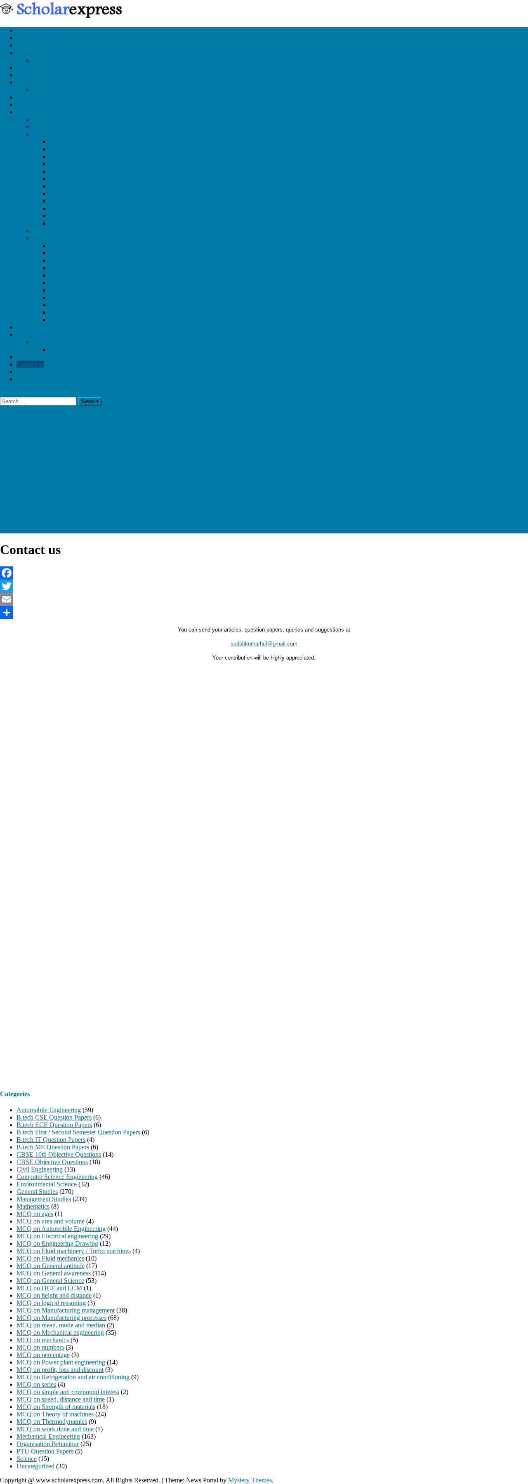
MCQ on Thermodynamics (85, 208)
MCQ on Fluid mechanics (83, 149)
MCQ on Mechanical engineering (76, 134)
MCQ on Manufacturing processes (94, 171)
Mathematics (33, 104)
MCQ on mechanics (76, 156)
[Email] (264, 599)
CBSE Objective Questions (52, 334)
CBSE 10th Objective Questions (75, 341)
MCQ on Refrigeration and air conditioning (106, 186)
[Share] (264, 612)
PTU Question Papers (61, 59)
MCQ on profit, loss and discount (93, 290)
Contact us (30, 364)
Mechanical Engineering (48, 37)
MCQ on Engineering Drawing (90, 223)
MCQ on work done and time (88, 319)
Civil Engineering (39, 45)
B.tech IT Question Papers (50, 1139)
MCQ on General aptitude (67, 238)
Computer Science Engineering (57, 1176)
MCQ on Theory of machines (88, 200)
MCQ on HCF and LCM (49, 1287)
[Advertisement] (264, 475)
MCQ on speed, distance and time (94, 312)
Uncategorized (35, 1466)
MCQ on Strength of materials (89, 193)
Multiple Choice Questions (51, 111)
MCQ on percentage (76, 282)
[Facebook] (264, 573)
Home (24, 30)
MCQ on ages (68, 245)
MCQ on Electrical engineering (74, 230)
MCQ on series (69, 297)
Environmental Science (46, 74)
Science (60, 349)
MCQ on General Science (67, 126)
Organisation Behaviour (64, 89)
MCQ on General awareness (70, 119)
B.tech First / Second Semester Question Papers (78, 1132)
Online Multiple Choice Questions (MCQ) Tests (78, 327)
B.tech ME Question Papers (52, 1147)
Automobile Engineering (48, 67)
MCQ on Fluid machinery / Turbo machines (107, 141)
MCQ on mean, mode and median (94, 267)
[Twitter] (264, 586)
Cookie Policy (35, 379)
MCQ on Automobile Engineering (94, 215)
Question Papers (37, 52)
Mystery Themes (250, 1480)
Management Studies (43, 82)
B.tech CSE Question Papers (54, 1117)
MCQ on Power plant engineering (94, 178)
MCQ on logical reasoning (51, 1302)
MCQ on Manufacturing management (99, 163)
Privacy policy (35, 356)
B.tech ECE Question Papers (54, 1124)
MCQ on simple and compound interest (101, 304)
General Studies (37, 97)
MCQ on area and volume (84, 252)
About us (28, 371)
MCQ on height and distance (87, 260)
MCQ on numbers (73, 275)
